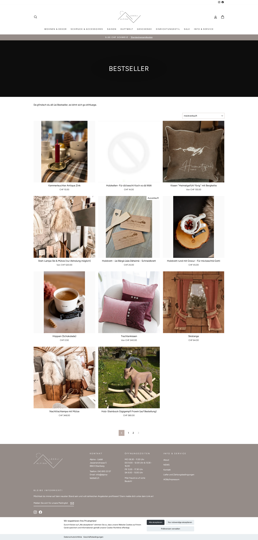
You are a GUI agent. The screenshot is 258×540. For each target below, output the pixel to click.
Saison (112, 29)
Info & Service (204, 29)
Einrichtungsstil (168, 29)
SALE (187, 29)
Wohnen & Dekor (55, 29)
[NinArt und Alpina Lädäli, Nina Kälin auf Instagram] (35, 512)
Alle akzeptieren (155, 522)
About (166, 460)
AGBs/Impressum (171, 479)
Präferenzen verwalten (170, 529)
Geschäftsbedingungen (93, 537)
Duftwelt (127, 29)
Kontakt (167, 469)
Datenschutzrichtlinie (73, 537)
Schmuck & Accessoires (87, 29)
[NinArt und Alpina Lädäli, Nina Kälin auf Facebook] (40, 512)
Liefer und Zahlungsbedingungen (178, 474)
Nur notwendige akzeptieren (180, 522)
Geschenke (144, 29)
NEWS (166, 464)
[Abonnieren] (72, 503)
